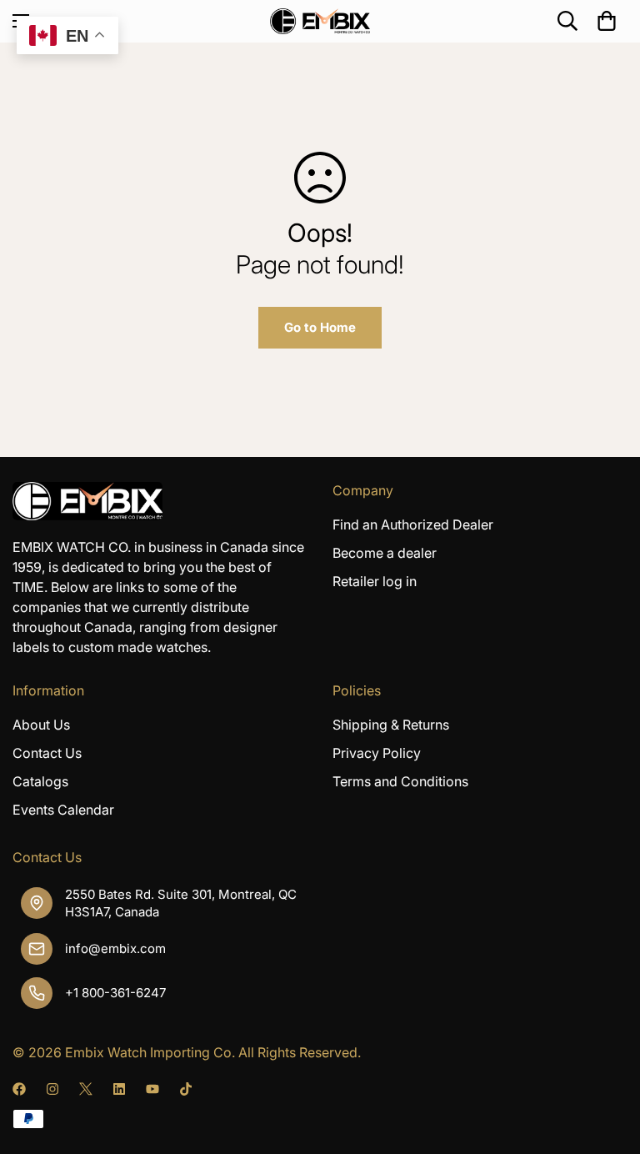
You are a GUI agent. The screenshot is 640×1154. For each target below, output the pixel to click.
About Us (41, 724)
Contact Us (47, 753)
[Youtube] (152, 1089)
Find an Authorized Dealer (412, 524)
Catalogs (40, 781)
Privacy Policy (376, 753)
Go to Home (320, 327)
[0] (607, 21)
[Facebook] (19, 1089)
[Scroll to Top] (607, 1063)
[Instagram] (52, 1089)
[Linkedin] (119, 1089)
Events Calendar (63, 809)
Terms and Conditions (400, 781)
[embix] (320, 21)
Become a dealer (384, 552)
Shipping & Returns (390, 724)
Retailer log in (374, 581)
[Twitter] (85, 1089)
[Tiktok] (185, 1089)
